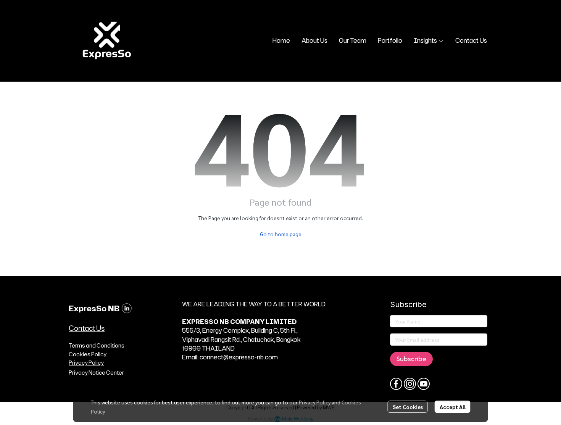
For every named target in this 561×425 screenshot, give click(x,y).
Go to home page (280, 233)
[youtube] (424, 384)
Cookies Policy (87, 354)
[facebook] (396, 384)
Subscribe (411, 359)
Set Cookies (408, 406)
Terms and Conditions (96, 345)
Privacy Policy (314, 402)
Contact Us (87, 328)
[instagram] (410, 384)
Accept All (453, 406)
